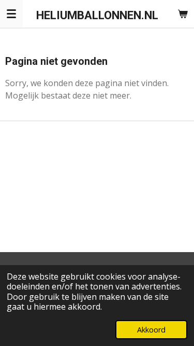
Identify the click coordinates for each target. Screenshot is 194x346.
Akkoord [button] (151, 330)
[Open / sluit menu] (11, 13)
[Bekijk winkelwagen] (182, 13)
